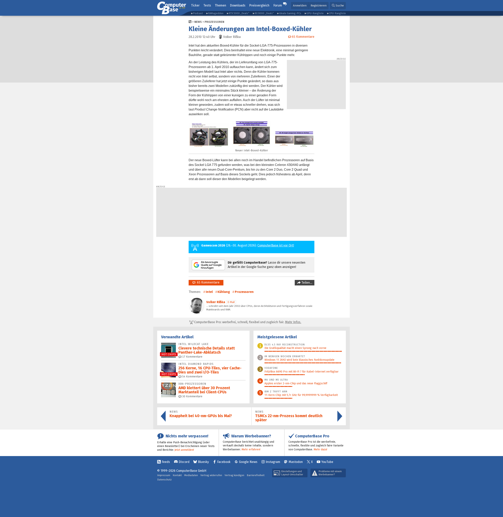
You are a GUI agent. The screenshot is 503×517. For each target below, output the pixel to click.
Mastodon (296, 462)
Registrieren (319, 5)
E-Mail (231, 302)
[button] (338, 5)
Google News (248, 462)
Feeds (166, 462)
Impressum (163, 475)
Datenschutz (164, 479)
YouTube (327, 462)
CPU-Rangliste (337, 13)
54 (191, 376)
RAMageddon (215, 13)
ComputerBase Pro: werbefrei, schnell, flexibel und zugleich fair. (247, 322)
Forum (277, 5)
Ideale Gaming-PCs (290, 13)
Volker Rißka (215, 302)
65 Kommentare (207, 282)
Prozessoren (214, 22)
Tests (207, 5)
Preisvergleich (259, 5)
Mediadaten (191, 475)
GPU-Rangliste (315, 13)
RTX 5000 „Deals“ (239, 13)
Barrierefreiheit (255, 475)
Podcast (198, 13)
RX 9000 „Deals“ (264, 13)
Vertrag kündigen (234, 475)
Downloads (237, 5)
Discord (184, 462)
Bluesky (203, 462)
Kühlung (224, 292)
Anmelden (300, 5)
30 (191, 396)
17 (191, 356)
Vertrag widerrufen (211, 475)
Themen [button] (220, 5)
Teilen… (306, 282)
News (198, 22)
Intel (209, 292)
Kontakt (177, 475)
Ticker (195, 5)
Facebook (223, 462)
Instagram (273, 462)
